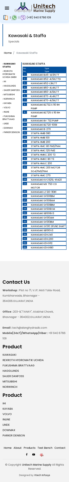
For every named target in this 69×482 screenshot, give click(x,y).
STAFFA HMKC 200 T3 (43, 154)
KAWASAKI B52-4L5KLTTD (46, 79)
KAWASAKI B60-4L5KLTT (45, 92)
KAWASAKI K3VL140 (42, 234)
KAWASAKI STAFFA (9, 65)
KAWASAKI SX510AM (42, 217)
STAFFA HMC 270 (41, 175)
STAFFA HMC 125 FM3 (43, 150)
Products (30, 448)
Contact (59, 448)
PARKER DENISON (12, 132)
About (18, 448)
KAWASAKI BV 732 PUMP (44, 120)
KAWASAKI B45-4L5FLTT (45, 75)
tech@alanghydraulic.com (25, 328)
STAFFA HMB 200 (40, 142)
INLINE (6, 111)
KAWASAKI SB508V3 (42, 213)
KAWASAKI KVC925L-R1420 (46, 179)
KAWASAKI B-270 (41, 129)
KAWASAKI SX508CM (43, 209)
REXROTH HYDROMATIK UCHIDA (23, 360)
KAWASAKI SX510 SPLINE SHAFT (48, 226)
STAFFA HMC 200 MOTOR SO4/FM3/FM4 (45, 169)
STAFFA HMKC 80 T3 (42, 159)
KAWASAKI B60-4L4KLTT (45, 87)
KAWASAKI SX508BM (43, 204)
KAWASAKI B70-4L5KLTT (45, 100)
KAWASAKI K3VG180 (42, 247)
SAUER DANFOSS (12, 90)
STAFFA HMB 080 (40, 133)
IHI (5, 81)
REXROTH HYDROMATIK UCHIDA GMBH (10, 74)
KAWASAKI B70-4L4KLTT (45, 96)
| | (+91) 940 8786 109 (30, 17)
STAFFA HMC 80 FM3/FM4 (45, 146)
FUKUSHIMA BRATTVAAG (9, 118)
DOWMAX (8, 127)
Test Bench (45, 448)
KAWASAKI (9, 355)
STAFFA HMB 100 (40, 137)
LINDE (6, 123)
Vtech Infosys (42, 475)
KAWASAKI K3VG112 (41, 243)
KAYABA (7, 103)
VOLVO (7, 107)
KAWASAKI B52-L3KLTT (44, 83)
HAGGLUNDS (10, 85)
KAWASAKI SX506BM (43, 196)
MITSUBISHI (9, 94)
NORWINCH (9, 98)
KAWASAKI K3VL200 (42, 239)
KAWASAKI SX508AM (43, 200)
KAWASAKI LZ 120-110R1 (43, 192)
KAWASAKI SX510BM (42, 222)
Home (8, 53)
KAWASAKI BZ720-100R (44, 124)
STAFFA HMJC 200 (41, 163)
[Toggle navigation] (7, 8)
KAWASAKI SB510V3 (42, 230)
